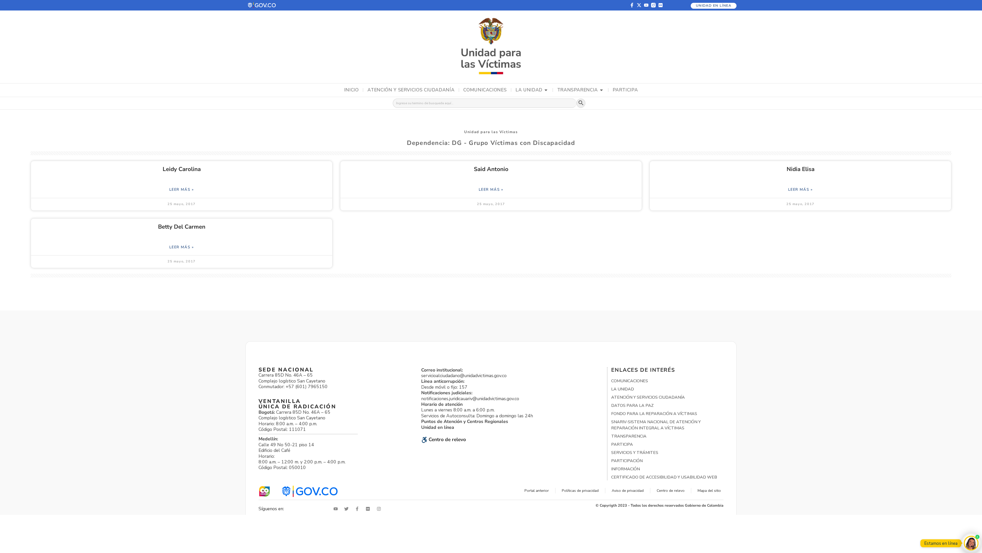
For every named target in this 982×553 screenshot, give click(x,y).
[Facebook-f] (632, 5)
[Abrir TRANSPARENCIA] (601, 90)
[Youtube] (646, 5)
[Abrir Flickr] (369, 509)
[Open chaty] (971, 543)
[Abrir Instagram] (380, 509)
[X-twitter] (639, 5)
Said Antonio (491, 169)
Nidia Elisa (800, 169)
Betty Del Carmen (181, 227)
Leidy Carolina (182, 169)
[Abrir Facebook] (358, 509)
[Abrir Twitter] (347, 509)
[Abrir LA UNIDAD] (546, 90)
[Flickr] (660, 5)
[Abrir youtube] (336, 509)
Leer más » (181, 189)
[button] (262, 5)
